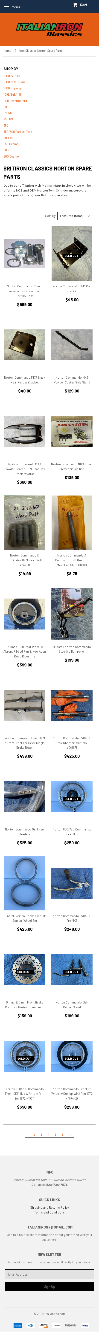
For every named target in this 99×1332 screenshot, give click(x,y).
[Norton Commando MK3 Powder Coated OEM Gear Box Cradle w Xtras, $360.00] (24, 431)
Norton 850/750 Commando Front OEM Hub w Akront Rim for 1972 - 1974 (24, 1094)
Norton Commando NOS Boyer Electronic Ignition (72, 466)
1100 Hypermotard (15, 101)
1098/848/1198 (12, 94)
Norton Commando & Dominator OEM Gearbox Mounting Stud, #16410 (72, 560)
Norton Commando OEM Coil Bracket (71, 288)
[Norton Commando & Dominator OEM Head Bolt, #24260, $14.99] (24, 523)
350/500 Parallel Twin (17, 132)
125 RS (7, 113)
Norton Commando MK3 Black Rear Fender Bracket (24, 380)
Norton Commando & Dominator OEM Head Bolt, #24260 (25, 560)
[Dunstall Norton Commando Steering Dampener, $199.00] (71, 614)
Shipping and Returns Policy (49, 1207)
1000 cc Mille (11, 76)
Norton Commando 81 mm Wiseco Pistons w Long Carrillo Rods (24, 291)
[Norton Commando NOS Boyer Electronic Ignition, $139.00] (71, 431)
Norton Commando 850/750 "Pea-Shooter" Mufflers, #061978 (72, 743)
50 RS (7, 150)
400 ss (8, 138)
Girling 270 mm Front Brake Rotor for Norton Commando (24, 1005)
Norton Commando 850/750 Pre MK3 (72, 918)
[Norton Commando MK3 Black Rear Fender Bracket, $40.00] (24, 345)
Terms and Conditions (49, 1212)
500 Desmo (11, 156)
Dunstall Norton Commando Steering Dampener (72, 649)
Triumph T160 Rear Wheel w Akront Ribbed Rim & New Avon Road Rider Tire (24, 651)
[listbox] (75, 216)
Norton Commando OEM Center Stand (71, 1005)
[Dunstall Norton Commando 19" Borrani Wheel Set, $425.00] (24, 883)
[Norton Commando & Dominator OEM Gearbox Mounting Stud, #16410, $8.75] (71, 523)
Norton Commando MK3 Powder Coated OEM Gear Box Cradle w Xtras (24, 469)
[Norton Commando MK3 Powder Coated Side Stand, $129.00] (71, 345)
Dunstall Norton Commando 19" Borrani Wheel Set (25, 918)
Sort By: (51, 216)
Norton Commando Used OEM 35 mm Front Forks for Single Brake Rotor (24, 743)
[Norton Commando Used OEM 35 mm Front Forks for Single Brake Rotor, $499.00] (24, 705)
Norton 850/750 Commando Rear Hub (72, 831)
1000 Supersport (14, 88)
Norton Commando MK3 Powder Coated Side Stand (72, 380)
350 (6, 125)
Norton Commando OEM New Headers (24, 831)
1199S (6, 107)
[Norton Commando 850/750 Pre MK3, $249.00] (71, 883)
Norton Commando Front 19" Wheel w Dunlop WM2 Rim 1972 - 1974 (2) (72, 1094)
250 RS (8, 119)
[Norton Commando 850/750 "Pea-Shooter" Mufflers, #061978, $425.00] (71, 705)
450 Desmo (11, 144)
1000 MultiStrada (14, 82)
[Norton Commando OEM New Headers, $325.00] (24, 796)
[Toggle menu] (10, 6)
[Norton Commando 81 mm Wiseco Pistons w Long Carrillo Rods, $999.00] (24, 253)
